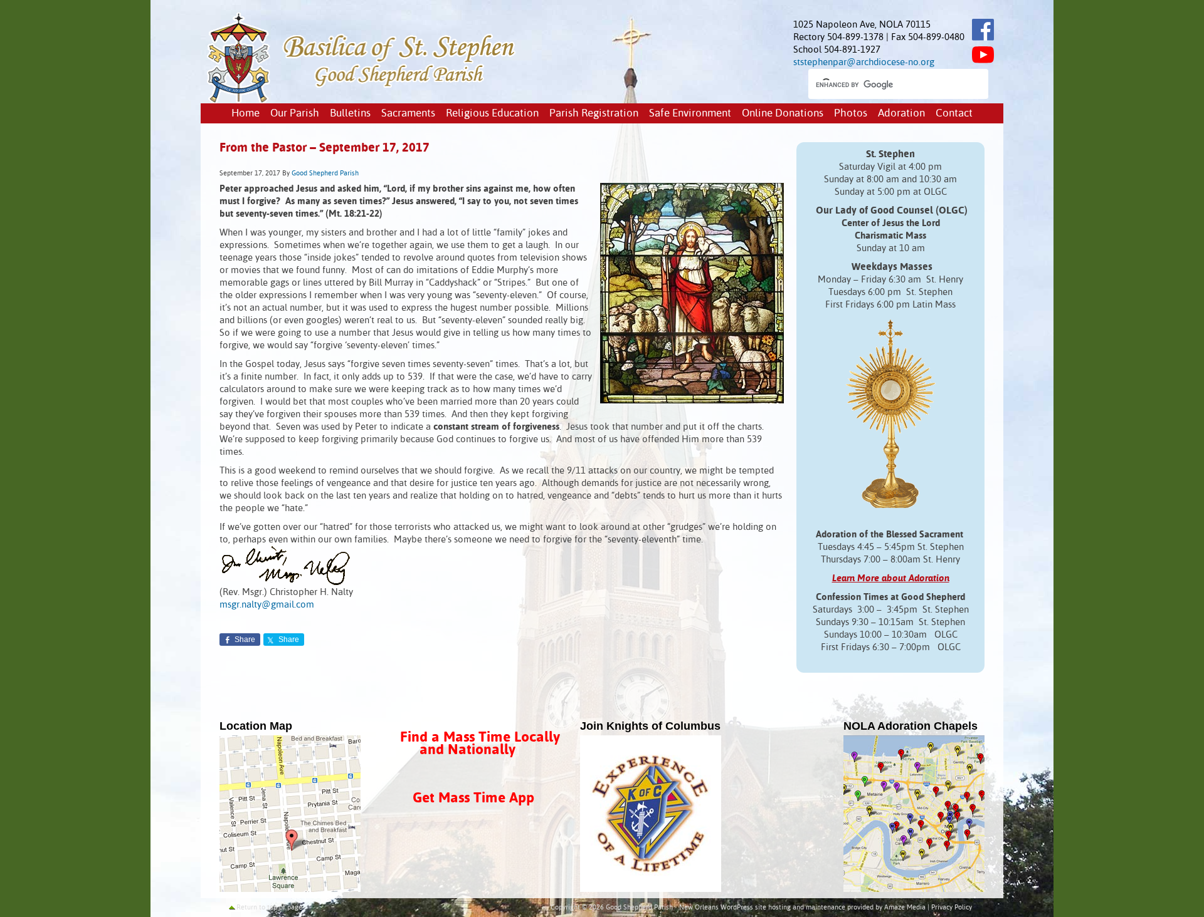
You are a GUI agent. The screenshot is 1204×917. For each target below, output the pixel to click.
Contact (954, 113)
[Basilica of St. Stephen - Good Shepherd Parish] (362, 100)
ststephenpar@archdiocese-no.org (863, 62)
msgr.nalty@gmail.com (266, 604)
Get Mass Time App (473, 798)
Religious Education (492, 113)
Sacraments (408, 113)
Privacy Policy (951, 907)
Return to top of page (269, 907)
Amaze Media (905, 907)
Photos (850, 113)
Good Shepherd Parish (325, 173)
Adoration (901, 113)
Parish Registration (593, 113)
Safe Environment (690, 113)
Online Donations (782, 113)
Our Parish (294, 113)
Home (245, 113)
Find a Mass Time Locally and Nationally (480, 743)
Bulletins (350, 113)
